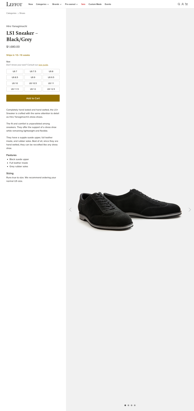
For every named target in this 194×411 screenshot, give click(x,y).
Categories (11, 13)
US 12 (33, 89)
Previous (71, 210)
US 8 (51, 71)
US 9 (33, 77)
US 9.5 (51, 77)
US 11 (51, 83)
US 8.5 (15, 77)
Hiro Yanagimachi (16, 26)
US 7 (15, 71)
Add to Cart (33, 98)
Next (189, 210)
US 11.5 (15, 89)
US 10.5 (33, 83)
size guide (43, 65)
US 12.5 (51, 89)
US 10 (15, 83)
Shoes (22, 13)
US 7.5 (33, 71)
